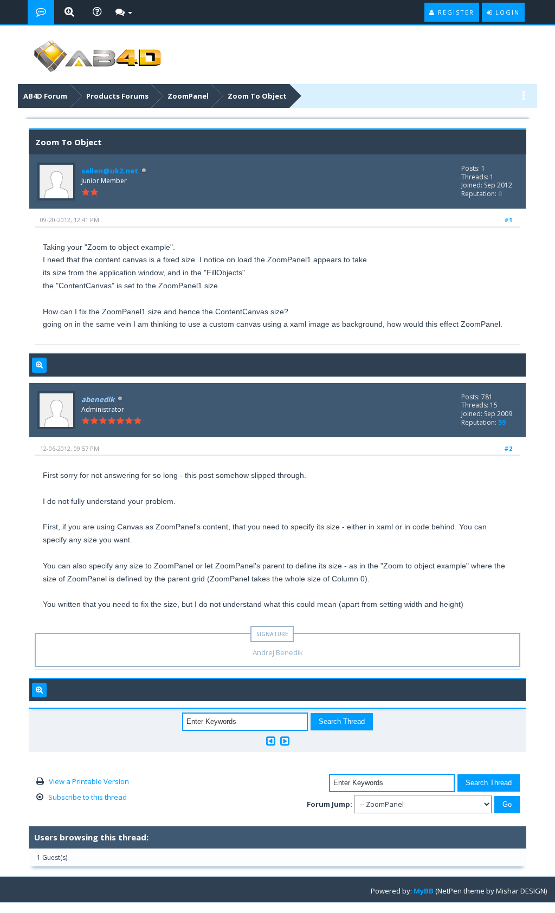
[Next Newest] (284, 741)
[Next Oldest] (270, 741)
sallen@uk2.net (109, 171)
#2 (508, 448)
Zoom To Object (257, 96)
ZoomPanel (188, 96)
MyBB (424, 891)
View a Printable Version (89, 781)
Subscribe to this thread (87, 797)
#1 (508, 220)
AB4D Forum (45, 96)
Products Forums (117, 96)
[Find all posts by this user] (39, 365)
